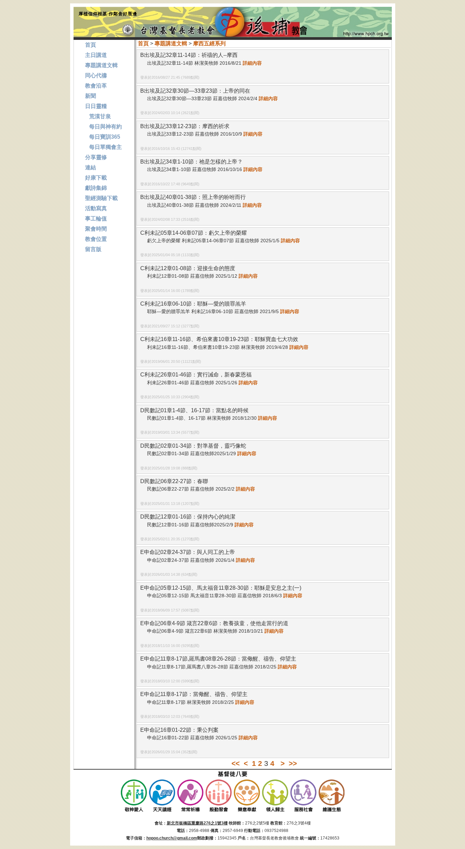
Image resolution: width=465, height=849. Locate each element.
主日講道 (96, 55)
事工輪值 (96, 218)
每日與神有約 (103, 126)
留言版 (93, 249)
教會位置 (96, 239)
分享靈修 (96, 157)
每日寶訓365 (102, 137)
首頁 (143, 43)
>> (293, 763)
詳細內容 (252, 63)
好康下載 (96, 178)
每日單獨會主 (103, 147)
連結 (90, 167)
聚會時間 (96, 229)
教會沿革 (96, 86)
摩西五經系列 (209, 43)
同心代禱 (96, 75)
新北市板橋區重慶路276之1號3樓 (197, 823)
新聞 (90, 96)
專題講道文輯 (171, 43)
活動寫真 (96, 208)
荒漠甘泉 (98, 116)
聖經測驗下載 (101, 198)
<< (235, 763)
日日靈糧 (96, 106)
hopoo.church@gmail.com (171, 838)
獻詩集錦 (96, 188)
